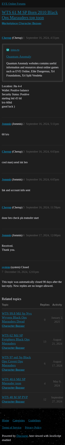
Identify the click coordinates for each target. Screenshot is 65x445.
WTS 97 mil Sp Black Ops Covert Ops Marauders (16, 361)
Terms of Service (11, 427)
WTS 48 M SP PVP (15, 397)
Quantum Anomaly (18, 56)
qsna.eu (15, 49)
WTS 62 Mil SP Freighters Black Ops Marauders (16, 339)
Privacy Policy (33, 427)
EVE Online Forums (13, 3)
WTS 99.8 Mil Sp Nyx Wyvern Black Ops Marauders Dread (17, 317)
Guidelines (34, 420)
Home (5, 420)
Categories (19, 420)
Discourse (22, 435)
